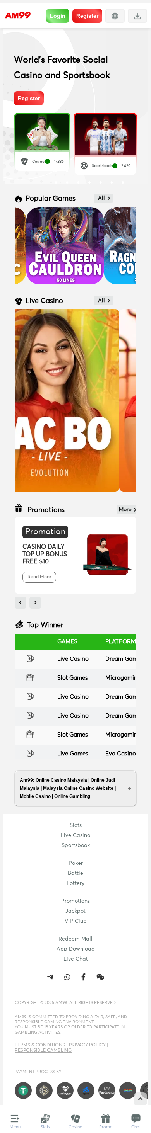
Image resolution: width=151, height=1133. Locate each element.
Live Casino (75, 835)
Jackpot (75, 911)
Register (87, 16)
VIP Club (76, 921)
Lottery (75, 883)
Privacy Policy (87, 1045)
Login (57, 16)
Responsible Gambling (43, 1050)
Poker (76, 863)
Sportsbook (76, 845)
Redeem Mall (75, 939)
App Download (76, 949)
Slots (76, 825)
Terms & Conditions (40, 1045)
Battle (75, 873)
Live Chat (75, 959)
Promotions (75, 901)
